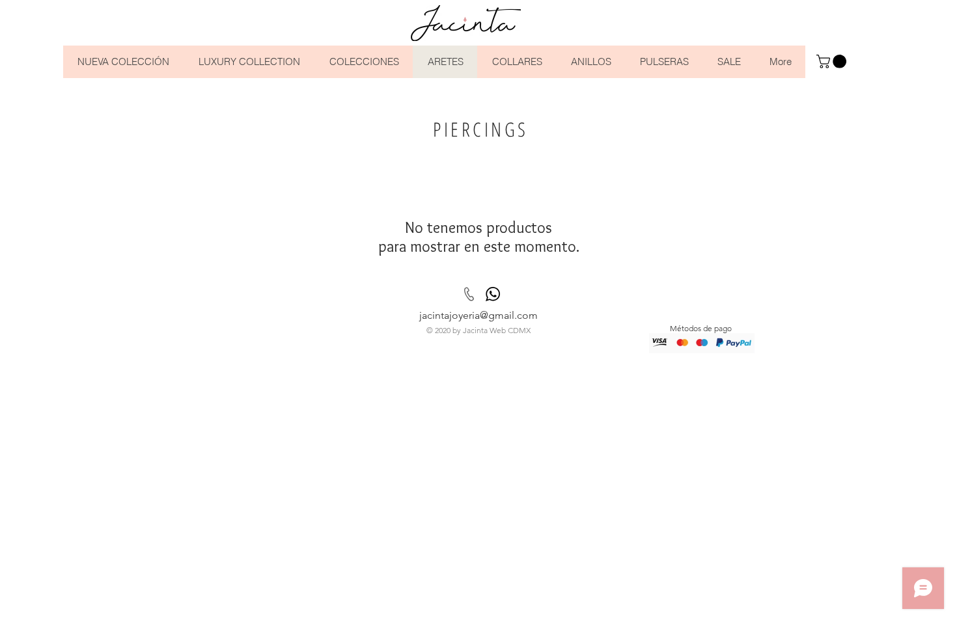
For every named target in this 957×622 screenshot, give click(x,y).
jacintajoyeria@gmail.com (478, 315)
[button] (833, 61)
